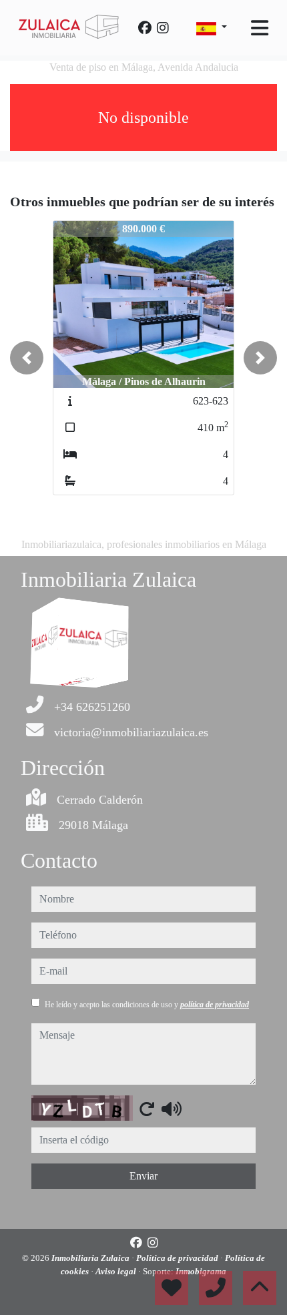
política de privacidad (214, 1004)
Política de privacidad (178, 1258)
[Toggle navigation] (259, 28)
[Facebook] (145, 28)
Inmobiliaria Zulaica (91, 1258)
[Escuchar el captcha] (171, 1108)
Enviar (143, 1175)
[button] (26, 357)
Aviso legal (116, 1271)
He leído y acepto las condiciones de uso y (147, 1004)
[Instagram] (163, 28)
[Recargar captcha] (147, 1108)
